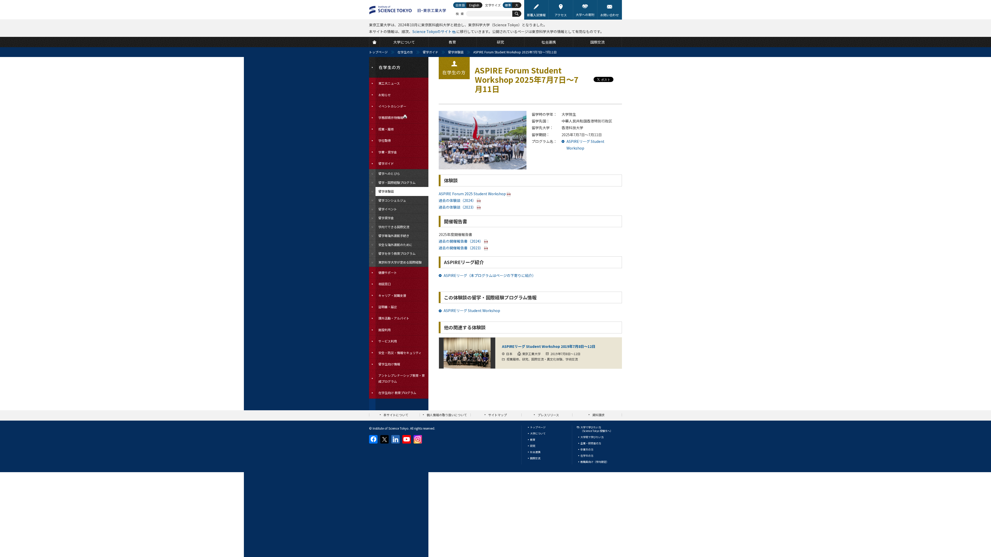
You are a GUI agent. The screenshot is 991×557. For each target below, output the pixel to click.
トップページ (378, 52)
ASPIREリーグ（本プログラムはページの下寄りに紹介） (490, 275)
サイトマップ (497, 415)
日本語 (460, 5)
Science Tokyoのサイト (432, 31)
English (474, 5)
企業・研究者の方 (590, 443)
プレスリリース (548, 415)
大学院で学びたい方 (592, 437)
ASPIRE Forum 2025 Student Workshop (472, 193)
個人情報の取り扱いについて (447, 415)
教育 (532, 439)
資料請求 (598, 415)
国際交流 (535, 458)
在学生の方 (405, 52)
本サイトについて (395, 415)
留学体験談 (455, 52)
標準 (508, 5)
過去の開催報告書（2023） (461, 247)
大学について (538, 433)
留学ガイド (430, 52)
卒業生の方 (586, 449)
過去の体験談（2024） (457, 200)
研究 (532, 446)
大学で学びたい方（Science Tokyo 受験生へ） (596, 429)
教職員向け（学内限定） (594, 462)
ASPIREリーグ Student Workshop (472, 310)
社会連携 (535, 452)
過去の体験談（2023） (457, 207)
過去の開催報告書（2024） (461, 241)
